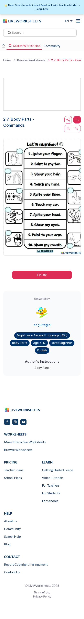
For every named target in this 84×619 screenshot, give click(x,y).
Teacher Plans (13, 470)
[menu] (78, 20)
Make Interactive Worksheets (25, 442)
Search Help (12, 536)
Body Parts (19, 343)
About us (10, 521)
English (42, 350)
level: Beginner (62, 343)
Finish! (42, 275)
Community (12, 529)
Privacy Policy (42, 596)
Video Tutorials (52, 478)
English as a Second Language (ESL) (42, 335)
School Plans (13, 478)
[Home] (22, 21)
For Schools (50, 501)
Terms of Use (42, 592)
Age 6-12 (39, 343)
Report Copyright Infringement (26, 564)
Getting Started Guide (57, 470)
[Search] (8, 32)
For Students (51, 493)
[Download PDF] (77, 119)
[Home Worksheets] (3, 46)
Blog (7, 544)
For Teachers (51, 485)
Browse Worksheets (18, 450)
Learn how (42, 9)
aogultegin (42, 325)
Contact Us (12, 572)
